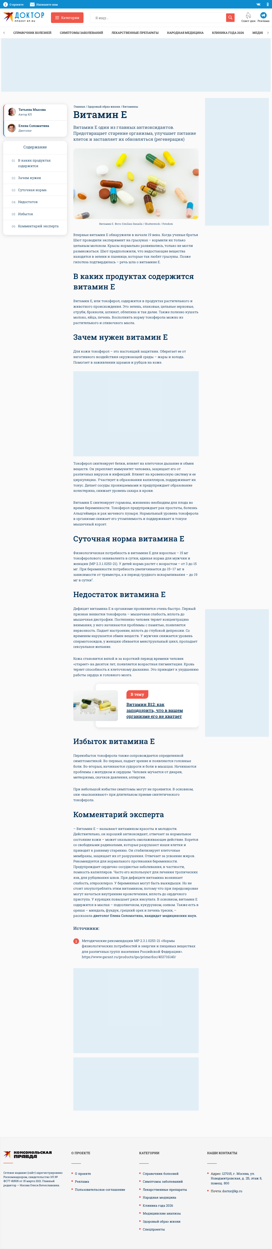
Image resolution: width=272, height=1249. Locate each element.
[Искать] (230, 17)
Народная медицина (185, 33)
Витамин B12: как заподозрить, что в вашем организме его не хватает (154, 710)
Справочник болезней (32, 33)
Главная (79, 106)
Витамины (130, 106)
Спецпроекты (154, 1229)
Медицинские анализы (162, 1213)
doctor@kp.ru (232, 1191)
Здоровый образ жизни (104, 106)
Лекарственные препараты (135, 33)
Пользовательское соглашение (100, 1189)
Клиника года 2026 (228, 33)
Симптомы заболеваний (81, 33)
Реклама (82, 1181)
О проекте (83, 1173)
